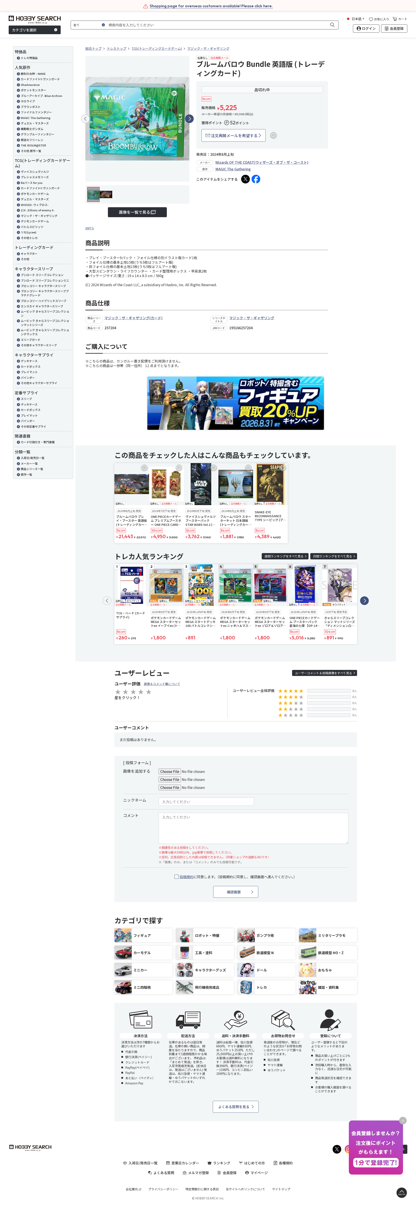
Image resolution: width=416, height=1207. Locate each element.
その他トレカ (29, 238)
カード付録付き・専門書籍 (38, 442)
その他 (25, 259)
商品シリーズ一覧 (32, 469)
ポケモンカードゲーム (35, 194)
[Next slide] (189, 118)
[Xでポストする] (245, 179)
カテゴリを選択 (24, 29)
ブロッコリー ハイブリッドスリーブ (43, 301)
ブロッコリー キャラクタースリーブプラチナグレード (45, 293)
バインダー (28, 378)
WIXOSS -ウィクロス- (35, 205)
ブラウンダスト (31, 107)
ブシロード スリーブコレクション (42, 275)
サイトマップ (281, 1189)
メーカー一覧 (29, 463)
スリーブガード (30, 340)
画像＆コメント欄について (162, 684)
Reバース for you (31, 183)
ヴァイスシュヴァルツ (35, 172)
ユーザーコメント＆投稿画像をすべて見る (323, 673)
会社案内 (132, 1189)
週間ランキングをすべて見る (284, 556)
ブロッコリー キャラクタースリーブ (43, 286)
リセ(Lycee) (28, 232)
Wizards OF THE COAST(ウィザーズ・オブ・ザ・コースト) (261, 162)
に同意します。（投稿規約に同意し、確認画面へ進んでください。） (238, 877)
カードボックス (31, 366)
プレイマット (29, 372)
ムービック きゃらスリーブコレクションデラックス (45, 332)
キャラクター (29, 254)
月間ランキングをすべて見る (332, 556)
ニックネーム (134, 800)
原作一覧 (26, 474)
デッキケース (29, 361)
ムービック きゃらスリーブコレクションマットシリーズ (45, 323)
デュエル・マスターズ (35, 123)
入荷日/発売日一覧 (32, 458)
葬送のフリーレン (32, 140)
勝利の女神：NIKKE (33, 74)
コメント (131, 815)
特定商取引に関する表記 (202, 1189)
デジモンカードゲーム (35, 221)
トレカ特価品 (29, 58)
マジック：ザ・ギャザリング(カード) (133, 317)
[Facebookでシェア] (256, 179)
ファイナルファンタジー (36, 112)
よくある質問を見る (233, 1106)
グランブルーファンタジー (37, 134)
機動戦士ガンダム (32, 129)
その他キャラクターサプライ (39, 383)
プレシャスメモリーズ (35, 177)
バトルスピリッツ (32, 227)
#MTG (89, 228)
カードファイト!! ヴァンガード (40, 79)
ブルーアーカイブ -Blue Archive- (42, 96)
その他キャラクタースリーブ (39, 345)
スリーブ (26, 399)
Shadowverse (30, 85)
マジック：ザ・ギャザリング (251, 317)
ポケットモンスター (33, 90)
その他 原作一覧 (31, 151)
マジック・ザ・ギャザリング (39, 216)
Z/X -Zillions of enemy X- (38, 210)
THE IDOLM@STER (33, 145)
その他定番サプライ (33, 426)
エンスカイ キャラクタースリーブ (42, 306)
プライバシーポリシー (163, 1189)
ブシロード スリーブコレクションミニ (45, 280)
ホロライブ (28, 101)
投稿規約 (186, 876)
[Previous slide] (85, 118)
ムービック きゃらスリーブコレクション (45, 313)
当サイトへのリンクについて (245, 1189)
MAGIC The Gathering (35, 118)
